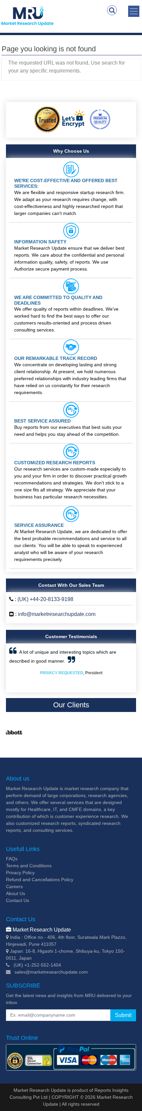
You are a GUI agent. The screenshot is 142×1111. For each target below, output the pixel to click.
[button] (18, 668)
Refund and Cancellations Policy (39, 879)
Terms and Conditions (29, 865)
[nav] (133, 11)
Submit (123, 1015)
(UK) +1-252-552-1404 (37, 965)
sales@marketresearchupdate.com (51, 972)
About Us (15, 893)
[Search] (112, 10)
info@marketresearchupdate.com (56, 614)
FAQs (12, 858)
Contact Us (17, 900)
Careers (14, 886)
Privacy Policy (20, 872)
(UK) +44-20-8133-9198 (45, 599)
